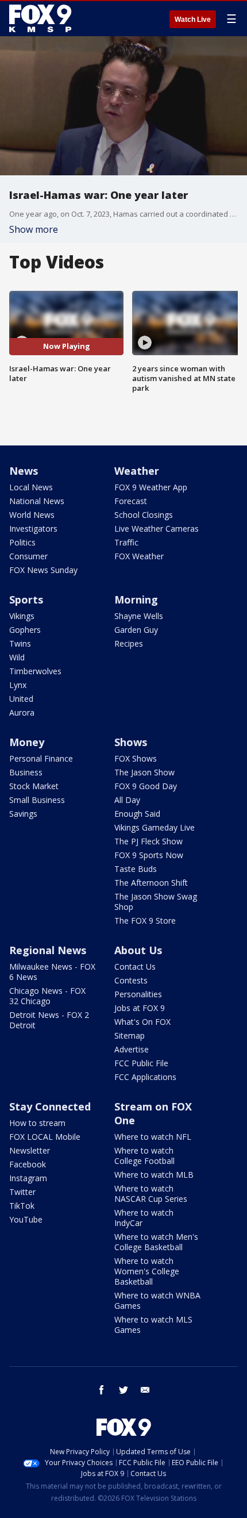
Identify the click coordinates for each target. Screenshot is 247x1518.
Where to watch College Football (144, 1155)
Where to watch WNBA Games (157, 1300)
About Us (138, 950)
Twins (20, 643)
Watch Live (193, 20)
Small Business (37, 799)
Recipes (128, 643)
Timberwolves (35, 671)
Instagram (28, 1178)
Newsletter (29, 1150)
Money (26, 742)
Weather (136, 471)
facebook (101, 1390)
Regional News (47, 950)
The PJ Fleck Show (148, 841)
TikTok (21, 1205)
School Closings (143, 514)
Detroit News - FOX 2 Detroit (49, 1020)
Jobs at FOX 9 (139, 1007)
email (145, 1390)
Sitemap (129, 1035)
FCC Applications (145, 1076)
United (21, 698)
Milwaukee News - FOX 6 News (52, 971)
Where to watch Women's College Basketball (146, 1271)
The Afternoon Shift (151, 882)
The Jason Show (144, 772)
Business (26, 772)
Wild (17, 657)
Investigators (33, 528)
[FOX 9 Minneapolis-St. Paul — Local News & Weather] (42, 18)
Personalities (138, 994)
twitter (123, 1390)
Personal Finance (41, 758)
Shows (130, 742)
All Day (127, 799)
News (23, 471)
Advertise (131, 1049)
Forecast (130, 500)
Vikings (21, 615)
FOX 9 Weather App (150, 487)
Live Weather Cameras (156, 528)
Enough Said (137, 813)
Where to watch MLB (154, 1174)
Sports (26, 599)
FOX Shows (135, 758)
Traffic (126, 542)
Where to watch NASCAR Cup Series (150, 1193)
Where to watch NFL (152, 1136)
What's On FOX (142, 1021)
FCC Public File (141, 1063)
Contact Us (135, 966)
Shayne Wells (138, 615)
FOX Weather (139, 556)
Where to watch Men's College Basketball (156, 1241)
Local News (31, 487)
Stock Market (34, 786)
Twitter (22, 1191)
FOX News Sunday (43, 569)
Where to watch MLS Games (153, 1324)
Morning (136, 599)
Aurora (21, 712)
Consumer (28, 556)
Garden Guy (136, 629)
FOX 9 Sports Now (148, 855)
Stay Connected (50, 1106)
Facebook (27, 1164)
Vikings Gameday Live (154, 827)
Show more (33, 229)
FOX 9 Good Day (145, 786)
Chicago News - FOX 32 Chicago (47, 995)
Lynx (17, 684)
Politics (22, 542)
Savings (23, 813)
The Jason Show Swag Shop (155, 901)
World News (32, 514)
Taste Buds (135, 868)
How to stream (37, 1122)
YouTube (26, 1219)
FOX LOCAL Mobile (44, 1136)
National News (36, 500)
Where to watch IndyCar (143, 1217)
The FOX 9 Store (145, 920)
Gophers (25, 629)
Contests (131, 980)
